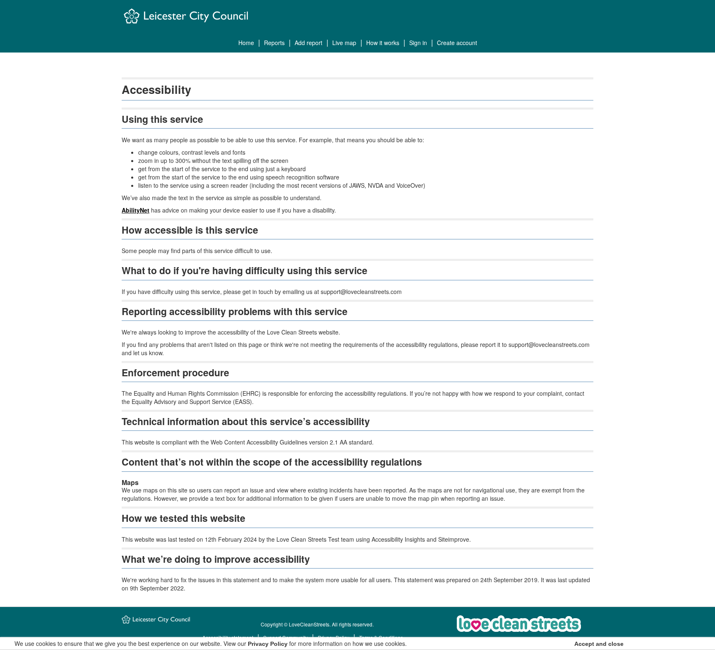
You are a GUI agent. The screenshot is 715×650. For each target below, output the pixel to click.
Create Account (457, 42)
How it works (382, 42)
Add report (308, 42)
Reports (274, 42)
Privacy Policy (268, 643)
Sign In (418, 42)
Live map (344, 42)
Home (246, 42)
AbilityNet (135, 210)
